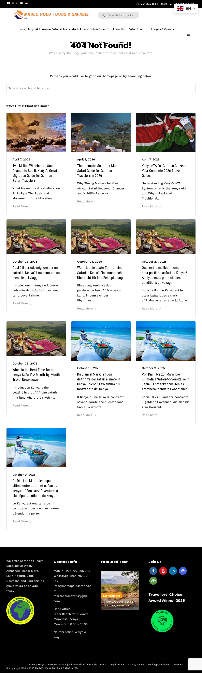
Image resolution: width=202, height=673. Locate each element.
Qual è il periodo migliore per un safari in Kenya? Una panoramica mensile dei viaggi (36, 273)
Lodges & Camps (162, 29)
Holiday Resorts (80, 42)
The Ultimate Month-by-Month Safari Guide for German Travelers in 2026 (98, 171)
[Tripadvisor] (26, 3)
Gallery (102, 42)
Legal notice (117, 664)
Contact (120, 42)
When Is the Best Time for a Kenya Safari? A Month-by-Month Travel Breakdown (36, 375)
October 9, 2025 (88, 368)
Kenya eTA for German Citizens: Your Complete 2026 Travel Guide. (164, 171)
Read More (20, 206)
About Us (118, 29)
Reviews (178, 664)
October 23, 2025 (24, 261)
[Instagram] (21, 3)
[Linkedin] (17, 3)
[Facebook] (153, 571)
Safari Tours (136, 29)
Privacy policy (136, 664)
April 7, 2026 (21, 159)
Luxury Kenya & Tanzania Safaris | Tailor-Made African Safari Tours (62, 29)
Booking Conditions (158, 664)
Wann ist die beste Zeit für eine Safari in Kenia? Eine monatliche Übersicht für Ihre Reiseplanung (100, 273)
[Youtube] (13, 3)
